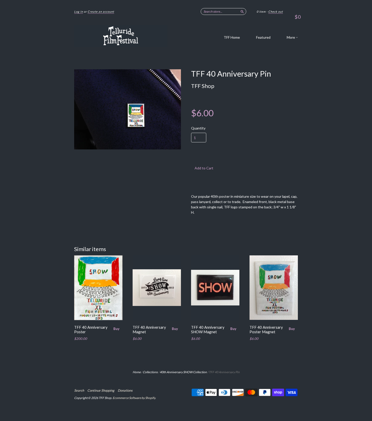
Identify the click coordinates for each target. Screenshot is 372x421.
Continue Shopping (100, 390)
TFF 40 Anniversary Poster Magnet (266, 329)
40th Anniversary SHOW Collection (183, 372)
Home (137, 372)
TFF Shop (202, 85)
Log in (78, 11)
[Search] (242, 11)
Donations (125, 390)
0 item (261, 11)
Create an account (101, 11)
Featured (263, 37)
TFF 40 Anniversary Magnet (149, 329)
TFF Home (232, 37)
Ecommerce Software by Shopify (134, 398)
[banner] (120, 36)
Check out (275, 11)
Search (79, 390)
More (291, 37)
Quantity (198, 128)
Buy (116, 329)
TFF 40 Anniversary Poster (91, 329)
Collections (150, 372)
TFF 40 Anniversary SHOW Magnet (207, 329)
